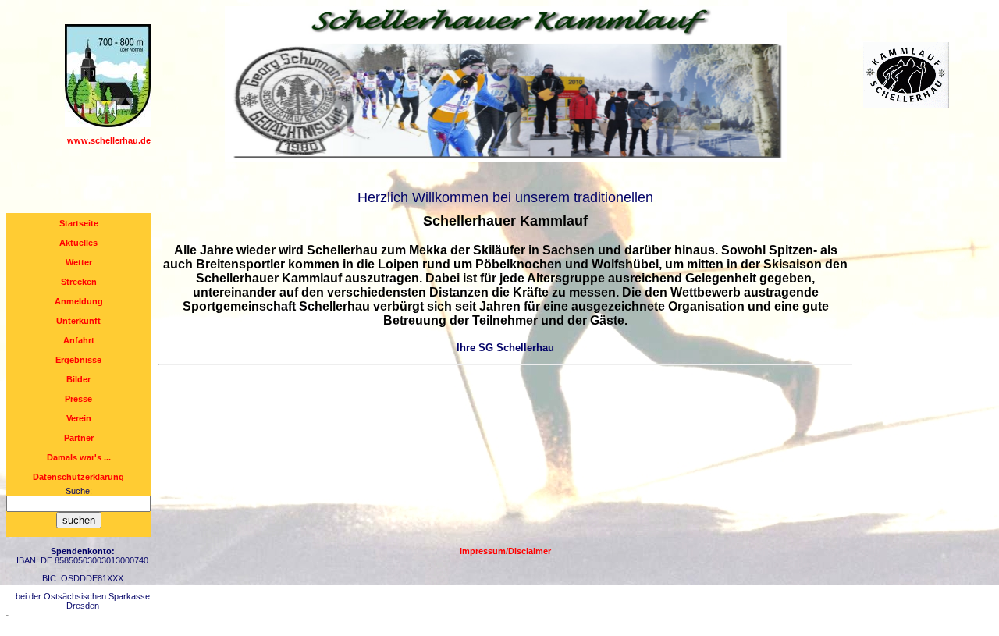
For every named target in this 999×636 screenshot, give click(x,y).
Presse (78, 398)
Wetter (79, 262)
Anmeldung (79, 301)
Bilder (78, 379)
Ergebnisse (78, 359)
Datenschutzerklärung (78, 476)
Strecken (79, 281)
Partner (79, 437)
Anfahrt (78, 340)
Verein (78, 418)
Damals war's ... (79, 457)
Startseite (78, 223)
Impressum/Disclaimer (505, 551)
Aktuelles (78, 242)
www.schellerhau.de (109, 140)
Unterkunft (78, 320)
